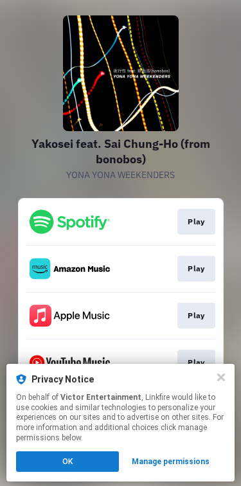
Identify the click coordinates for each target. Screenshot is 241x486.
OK (67, 461)
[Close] (221, 377)
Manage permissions (171, 461)
